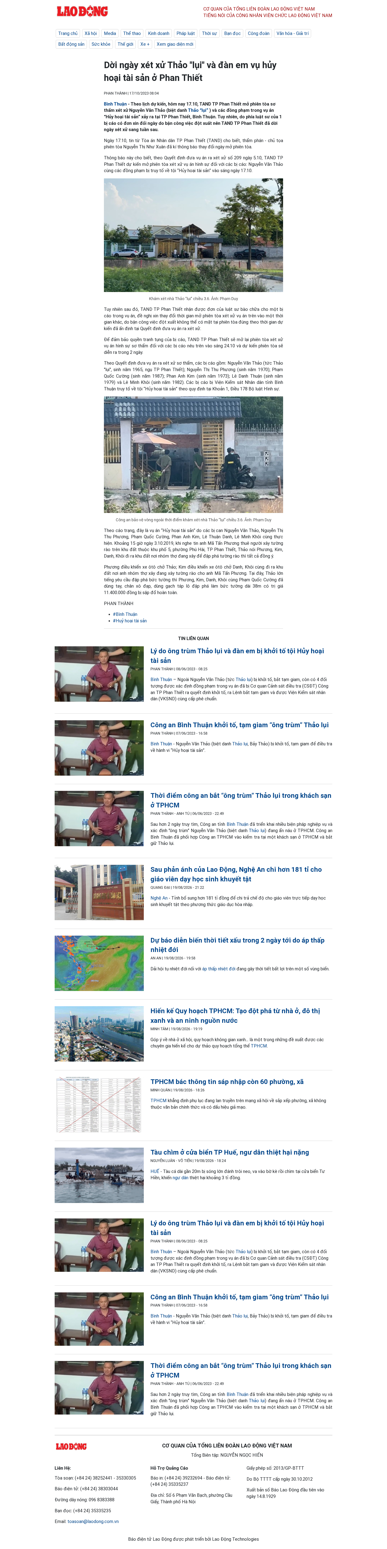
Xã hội (91, 33)
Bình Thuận (115, 104)
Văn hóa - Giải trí (293, 33)
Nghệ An (159, 898)
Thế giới (125, 44)
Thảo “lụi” (198, 110)
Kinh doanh (158, 33)
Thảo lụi (243, 679)
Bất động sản (71, 44)
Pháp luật (185, 33)
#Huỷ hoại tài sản (130, 620)
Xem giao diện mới (175, 44)
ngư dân (180, 1177)
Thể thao (132, 33)
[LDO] (99, 674)
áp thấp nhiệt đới (218, 968)
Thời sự (209, 33)
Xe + (145, 44)
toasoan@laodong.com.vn (93, 1521)
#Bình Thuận (125, 614)
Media (110, 33)
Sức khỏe (101, 44)
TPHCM (259, 1046)
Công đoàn (258, 33)
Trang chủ (67, 33)
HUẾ (154, 1171)
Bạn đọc (232, 33)
